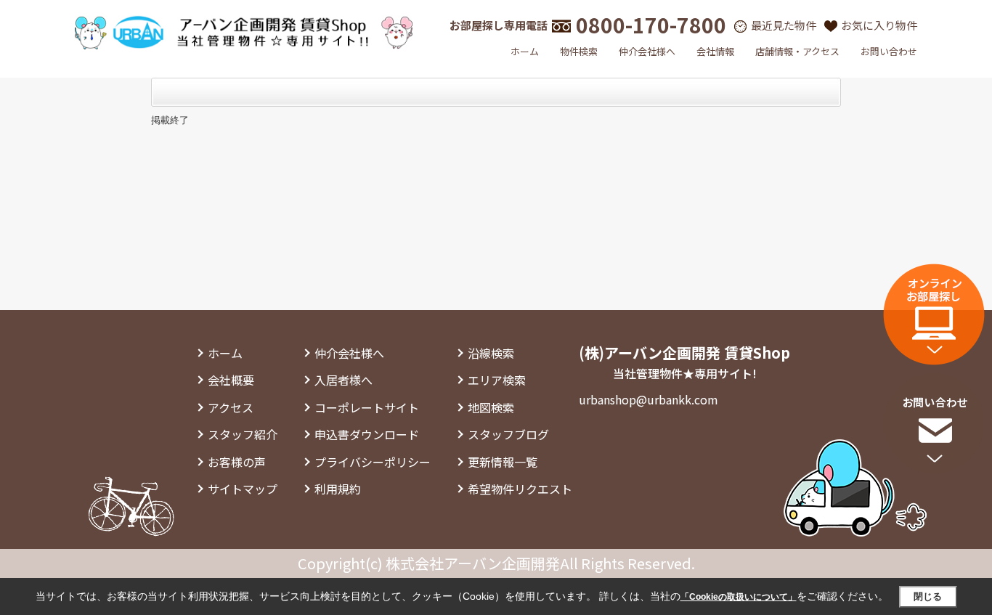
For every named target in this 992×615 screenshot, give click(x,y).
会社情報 (715, 51)
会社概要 (231, 379)
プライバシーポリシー (372, 462)
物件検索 (579, 51)
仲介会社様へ (647, 51)
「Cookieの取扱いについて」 (738, 597)
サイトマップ (242, 488)
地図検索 (491, 407)
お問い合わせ (889, 51)
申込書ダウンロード (366, 434)
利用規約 (337, 488)
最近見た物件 (783, 25)
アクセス (230, 407)
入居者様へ (343, 379)
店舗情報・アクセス (797, 51)
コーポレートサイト (366, 407)
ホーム (525, 51)
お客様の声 (237, 462)
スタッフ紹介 (242, 434)
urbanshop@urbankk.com (648, 399)
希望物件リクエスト (520, 488)
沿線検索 (491, 353)
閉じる (928, 596)
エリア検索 (497, 379)
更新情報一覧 (502, 462)
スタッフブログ (508, 434)
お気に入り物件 (879, 25)
